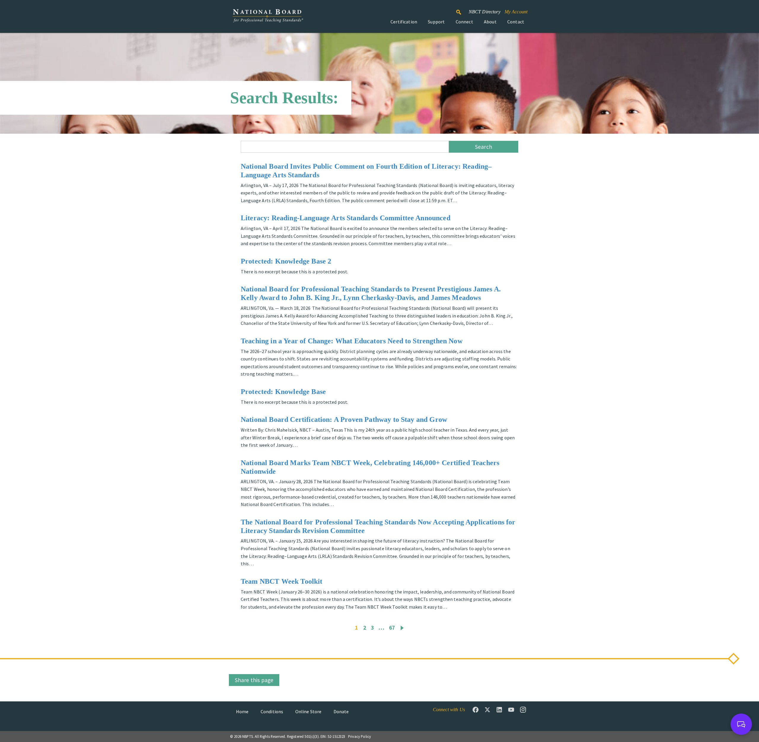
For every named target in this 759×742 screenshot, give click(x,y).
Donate (341, 711)
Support (436, 22)
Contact (515, 22)
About (490, 22)
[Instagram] (523, 709)
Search (462, 9)
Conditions (272, 711)
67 (392, 627)
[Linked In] (499, 709)
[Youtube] (511, 709)
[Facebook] (475, 709)
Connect (464, 22)
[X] (487, 709)
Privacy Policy (359, 736)
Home (242, 711)
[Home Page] (267, 18)
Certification (403, 22)
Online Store (308, 711)
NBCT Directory (484, 11)
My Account (516, 11)
